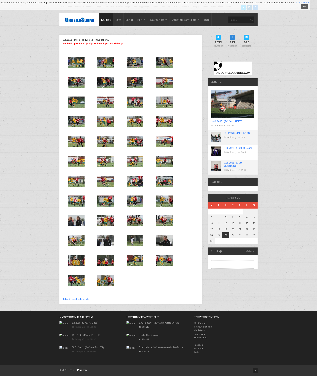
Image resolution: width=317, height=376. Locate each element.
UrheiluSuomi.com (184, 19)
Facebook (199, 344)
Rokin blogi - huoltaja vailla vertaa (159, 322)
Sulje (304, 6)
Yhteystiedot (200, 337)
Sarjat (129, 19)
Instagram (199, 348)
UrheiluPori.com (78, 370)
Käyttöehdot (200, 323)
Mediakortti (199, 330)
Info (207, 19)
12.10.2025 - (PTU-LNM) (237, 133)
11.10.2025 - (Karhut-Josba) (238, 147)
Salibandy (231, 137)
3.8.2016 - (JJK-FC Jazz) (85, 322)
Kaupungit (157, 19)
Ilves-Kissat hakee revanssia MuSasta (161, 347)
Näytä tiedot (302, 2)
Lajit (118, 19)
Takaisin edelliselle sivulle (76, 299)
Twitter (197, 352)
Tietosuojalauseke (203, 326)
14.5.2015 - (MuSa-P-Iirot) (86, 335)
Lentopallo (80, 351)
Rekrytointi (199, 334)
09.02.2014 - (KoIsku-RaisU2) (88, 347)
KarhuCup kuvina (149, 335)
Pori (140, 19)
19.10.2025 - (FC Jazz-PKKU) (227, 121)
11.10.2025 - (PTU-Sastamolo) (233, 164)
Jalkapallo (219, 125)
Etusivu (106, 19)
